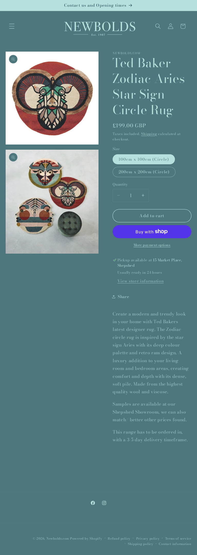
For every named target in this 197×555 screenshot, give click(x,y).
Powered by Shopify (86, 538)
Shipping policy (140, 543)
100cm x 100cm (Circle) (144, 159)
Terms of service (178, 538)
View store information (140, 281)
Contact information (175, 543)
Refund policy (119, 538)
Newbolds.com (57, 538)
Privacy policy (148, 538)
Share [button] (123, 297)
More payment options (152, 245)
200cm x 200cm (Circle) (144, 172)
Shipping (149, 133)
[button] (12, 26)
